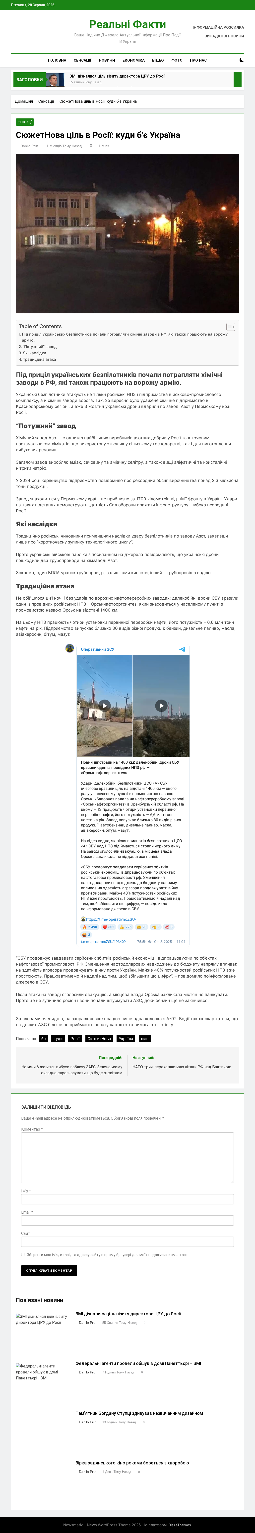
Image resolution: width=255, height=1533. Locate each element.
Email (27, 1212)
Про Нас (198, 60)
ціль (144, 1038)
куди (58, 1038)
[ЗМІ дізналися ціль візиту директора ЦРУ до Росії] (55, 82)
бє (43, 1038)
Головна (57, 60)
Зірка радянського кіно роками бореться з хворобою (132, 1462)
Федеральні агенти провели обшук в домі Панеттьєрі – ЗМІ (138, 1363)
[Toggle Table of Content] (228, 327)
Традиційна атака (39, 359)
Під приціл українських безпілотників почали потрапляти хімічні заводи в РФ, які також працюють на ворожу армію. (125, 337)
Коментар (32, 1129)
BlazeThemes (180, 1525)
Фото (177, 60)
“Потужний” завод (40, 346)
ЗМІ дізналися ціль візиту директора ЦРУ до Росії (117, 76)
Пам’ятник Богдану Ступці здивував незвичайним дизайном (139, 1413)
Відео (158, 60)
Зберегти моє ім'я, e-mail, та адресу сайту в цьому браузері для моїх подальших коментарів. (108, 1255)
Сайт (25, 1233)
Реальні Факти (127, 24)
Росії (75, 1038)
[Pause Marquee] (238, 79)
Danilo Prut (29, 146)
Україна (126, 1038)
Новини (107, 60)
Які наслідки (34, 353)
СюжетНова (99, 1038)
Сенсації (82, 60)
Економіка (134, 60)
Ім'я (26, 1191)
